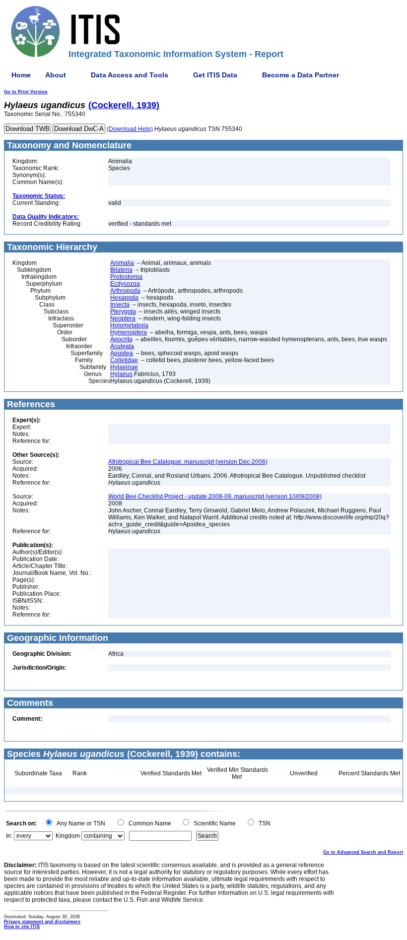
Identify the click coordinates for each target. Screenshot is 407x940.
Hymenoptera (128, 332)
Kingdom (68, 835)
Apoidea (121, 353)
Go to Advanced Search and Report (363, 852)
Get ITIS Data (215, 75)
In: (9, 835)
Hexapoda (124, 297)
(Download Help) (130, 128)
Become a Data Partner (300, 75)
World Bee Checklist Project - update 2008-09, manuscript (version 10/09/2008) (215, 496)
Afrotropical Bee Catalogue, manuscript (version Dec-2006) (188, 461)
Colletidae (124, 360)
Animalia (122, 262)
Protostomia (126, 276)
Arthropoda (125, 290)
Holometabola (129, 325)
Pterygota (123, 311)
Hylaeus (121, 374)
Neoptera (123, 318)
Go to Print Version (26, 91)
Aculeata (122, 346)
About (55, 75)
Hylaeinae (124, 367)
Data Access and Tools (129, 75)
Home (21, 75)
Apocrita (121, 339)
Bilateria (121, 269)
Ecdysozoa (125, 283)
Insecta (120, 304)
